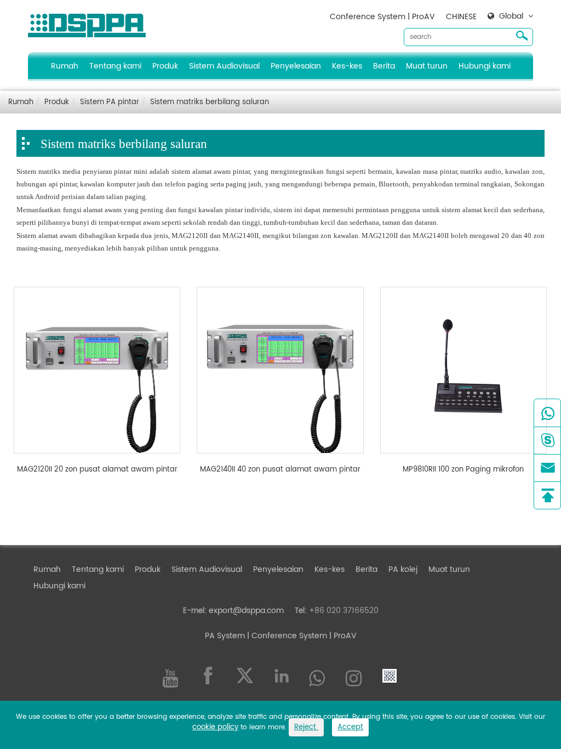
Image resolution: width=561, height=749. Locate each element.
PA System (225, 635)
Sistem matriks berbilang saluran (209, 102)
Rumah (64, 66)
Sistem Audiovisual (224, 66)
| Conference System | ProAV (301, 635)
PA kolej (402, 569)
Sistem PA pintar (109, 102)
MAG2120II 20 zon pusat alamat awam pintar (97, 469)
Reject (306, 727)
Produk (165, 66)
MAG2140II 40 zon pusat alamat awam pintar (280, 469)
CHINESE (461, 16)
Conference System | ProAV (382, 16)
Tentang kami (115, 66)
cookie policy (215, 727)
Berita (384, 66)
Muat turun (427, 66)
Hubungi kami (485, 66)
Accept (350, 727)
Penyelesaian (296, 66)
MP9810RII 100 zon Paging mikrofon (463, 469)
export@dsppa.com (246, 610)
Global (511, 16)
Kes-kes (347, 66)
